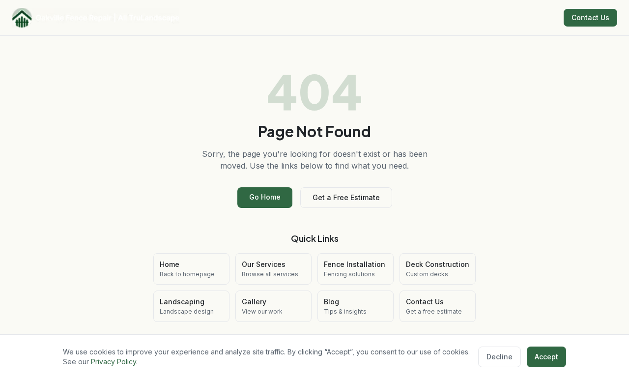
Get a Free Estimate (346, 197)
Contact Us (590, 17)
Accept (546, 356)
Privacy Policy (113, 361)
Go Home (265, 197)
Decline (499, 356)
